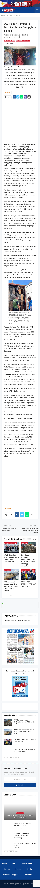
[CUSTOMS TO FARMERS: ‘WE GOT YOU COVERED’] (28, 574)
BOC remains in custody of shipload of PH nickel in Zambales (30, 530)
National (26, 40)
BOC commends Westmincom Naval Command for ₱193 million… (24, 732)
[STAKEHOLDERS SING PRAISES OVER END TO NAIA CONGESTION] (11, 547)
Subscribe (21, 785)
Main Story (19, 40)
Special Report (27, 863)
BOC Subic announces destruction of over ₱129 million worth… (24, 722)
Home (4, 863)
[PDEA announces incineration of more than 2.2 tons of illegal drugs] (8, 751)
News (14, 863)
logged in (15, 620)
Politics (18, 869)
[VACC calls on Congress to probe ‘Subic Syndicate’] (8, 845)
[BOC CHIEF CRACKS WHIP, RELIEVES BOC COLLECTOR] (20, 809)
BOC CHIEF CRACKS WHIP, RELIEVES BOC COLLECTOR (20, 816)
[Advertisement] (20, 120)
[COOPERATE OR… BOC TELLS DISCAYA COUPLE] (8, 826)
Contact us (28, 875)
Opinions (6, 869)
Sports (29, 869)
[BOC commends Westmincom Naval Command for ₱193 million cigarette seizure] (11, 574)
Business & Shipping (9, 40)
